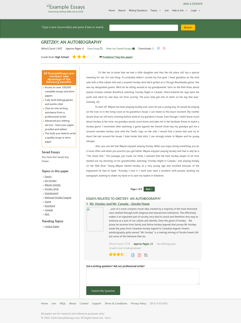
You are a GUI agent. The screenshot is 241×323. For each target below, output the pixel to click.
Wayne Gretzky (53, 184)
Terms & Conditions (116, 303)
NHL (47, 214)
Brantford (50, 205)
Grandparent (51, 193)
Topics (154, 10)
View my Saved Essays (119, 48)
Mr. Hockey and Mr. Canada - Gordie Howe (120, 204)
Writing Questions (138, 10)
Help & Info (178, 10)
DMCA (108, 317)
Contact (84, 303)
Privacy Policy (138, 303)
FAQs (63, 303)
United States (52, 226)
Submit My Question (103, 290)
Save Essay (93, 48)
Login (194, 10)
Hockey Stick (52, 189)
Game (48, 201)
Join (167, 10)
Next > (149, 189)
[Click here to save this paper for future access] (145, 255)
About (72, 303)
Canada (49, 210)
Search (122, 10)
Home (112, 10)
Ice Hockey (51, 180)
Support (96, 303)
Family (48, 176)
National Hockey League (58, 197)
